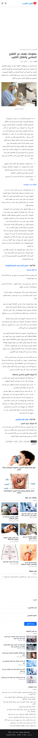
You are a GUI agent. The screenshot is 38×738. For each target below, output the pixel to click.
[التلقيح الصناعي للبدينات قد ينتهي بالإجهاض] (9, 508)
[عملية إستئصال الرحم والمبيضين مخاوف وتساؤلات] (28, 552)
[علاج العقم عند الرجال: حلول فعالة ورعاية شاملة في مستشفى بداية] (31, 647)
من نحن (30, 735)
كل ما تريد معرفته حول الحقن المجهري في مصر (13, 662)
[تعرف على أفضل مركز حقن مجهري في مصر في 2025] (28, 507)
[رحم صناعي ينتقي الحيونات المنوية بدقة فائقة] (9, 530)
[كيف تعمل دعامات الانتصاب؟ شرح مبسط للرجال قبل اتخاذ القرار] (31, 639)
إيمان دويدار (32, 61)
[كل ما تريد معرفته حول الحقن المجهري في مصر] (31, 663)
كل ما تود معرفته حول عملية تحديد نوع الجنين (13, 677)
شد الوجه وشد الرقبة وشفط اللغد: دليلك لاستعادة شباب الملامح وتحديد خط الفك (20, 698)
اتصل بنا (24, 735)
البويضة (15, 441)
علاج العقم (33, 444)
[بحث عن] (5, 4)
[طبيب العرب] (29, 3)
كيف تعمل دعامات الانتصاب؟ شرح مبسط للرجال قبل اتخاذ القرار (14, 637)
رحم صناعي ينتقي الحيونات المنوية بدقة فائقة (10, 538)
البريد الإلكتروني (32, 608)
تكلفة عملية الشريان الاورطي (27, 707)
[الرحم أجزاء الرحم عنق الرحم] (9, 552)
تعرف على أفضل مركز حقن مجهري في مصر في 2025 (29, 514)
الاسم (35, 600)
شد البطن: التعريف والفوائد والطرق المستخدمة (23, 726)
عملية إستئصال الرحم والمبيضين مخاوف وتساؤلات (29, 563)
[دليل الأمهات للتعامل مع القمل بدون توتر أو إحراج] (31, 655)
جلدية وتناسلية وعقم (25, 49)
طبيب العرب (15, 732)
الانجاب (20, 441)
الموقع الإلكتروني (32, 615)
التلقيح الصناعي (9, 441)
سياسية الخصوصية (11, 735)
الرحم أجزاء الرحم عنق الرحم (10, 561)
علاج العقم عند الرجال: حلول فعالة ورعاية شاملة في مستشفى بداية (14, 646)
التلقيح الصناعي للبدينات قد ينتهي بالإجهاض (10, 518)
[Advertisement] (19, 28)
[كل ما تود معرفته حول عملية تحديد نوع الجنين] (31, 679)
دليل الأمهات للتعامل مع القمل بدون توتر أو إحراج (13, 654)
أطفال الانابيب (27, 441)
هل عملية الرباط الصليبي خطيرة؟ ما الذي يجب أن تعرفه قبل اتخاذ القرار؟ (19, 693)
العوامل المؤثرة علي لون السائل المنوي (30, 538)
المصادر (19, 735)
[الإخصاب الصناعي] (19, 105)
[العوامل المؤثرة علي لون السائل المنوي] (28, 529)
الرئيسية (33, 49)
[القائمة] (2, 4)
